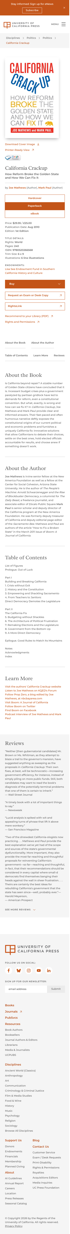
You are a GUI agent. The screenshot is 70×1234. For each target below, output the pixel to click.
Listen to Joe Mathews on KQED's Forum (31, 690)
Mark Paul (44, 187)
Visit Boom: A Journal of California (26, 702)
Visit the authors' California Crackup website (33, 686)
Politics (31, 38)
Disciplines (13, 38)
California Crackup (17, 43)
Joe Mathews (17, 187)
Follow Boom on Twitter (20, 706)
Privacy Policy (13, 1226)
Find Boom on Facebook (20, 710)
